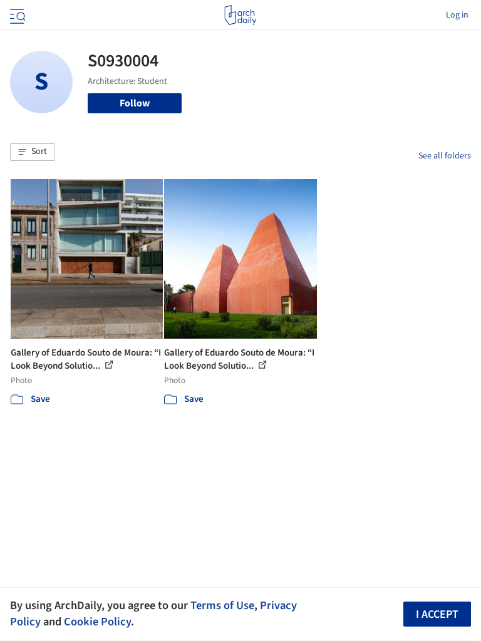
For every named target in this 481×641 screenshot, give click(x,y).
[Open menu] (16, 15)
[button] (32, 152)
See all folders (444, 155)
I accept (437, 614)
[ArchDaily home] (240, 15)
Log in (457, 15)
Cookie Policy (97, 621)
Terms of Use (222, 605)
